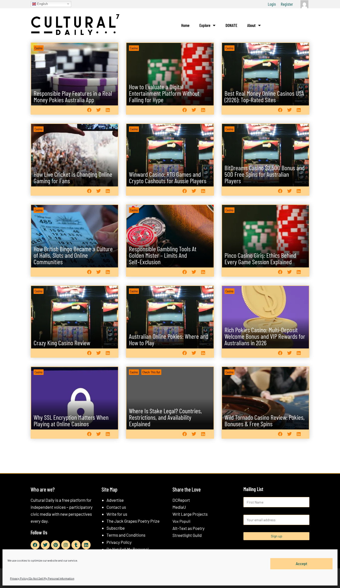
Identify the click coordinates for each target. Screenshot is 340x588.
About (251, 25)
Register (287, 3)
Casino (39, 48)
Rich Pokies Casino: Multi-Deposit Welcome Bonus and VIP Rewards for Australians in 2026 (265, 336)
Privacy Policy (119, 542)
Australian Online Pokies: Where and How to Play (168, 339)
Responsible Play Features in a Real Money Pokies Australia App (73, 96)
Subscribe (116, 527)
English (42, 3)
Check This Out (151, 372)
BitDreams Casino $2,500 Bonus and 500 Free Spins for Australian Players (265, 174)
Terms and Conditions (126, 534)
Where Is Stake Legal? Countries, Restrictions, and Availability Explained (165, 417)
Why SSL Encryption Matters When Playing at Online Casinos (71, 420)
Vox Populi (181, 521)
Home (185, 25)
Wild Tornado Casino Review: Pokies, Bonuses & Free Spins (265, 420)
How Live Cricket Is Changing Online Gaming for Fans (73, 177)
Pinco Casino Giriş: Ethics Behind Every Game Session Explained (260, 258)
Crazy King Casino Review (62, 342)
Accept (301, 563)
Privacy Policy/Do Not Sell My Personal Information (42, 578)
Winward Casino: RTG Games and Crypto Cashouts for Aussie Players (167, 177)
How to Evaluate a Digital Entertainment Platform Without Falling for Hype (164, 93)
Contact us (116, 506)
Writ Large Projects (190, 513)
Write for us (117, 513)
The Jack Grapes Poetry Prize (133, 520)
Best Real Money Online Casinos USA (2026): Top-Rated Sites (264, 96)
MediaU (179, 506)
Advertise (115, 500)
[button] (89, 109)
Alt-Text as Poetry (188, 528)
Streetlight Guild (187, 535)
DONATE (231, 25)
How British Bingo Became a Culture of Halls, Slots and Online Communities (73, 255)
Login (272, 3)
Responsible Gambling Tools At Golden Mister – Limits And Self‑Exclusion (162, 255)
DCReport (181, 500)
